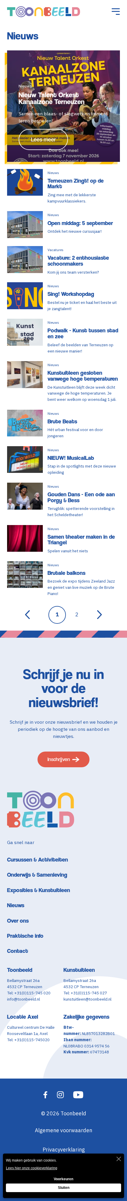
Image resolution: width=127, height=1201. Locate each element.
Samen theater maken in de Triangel (81, 539)
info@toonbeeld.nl (23, 999)
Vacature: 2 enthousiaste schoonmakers (78, 260)
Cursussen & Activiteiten (37, 859)
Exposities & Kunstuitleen (38, 890)
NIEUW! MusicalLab (71, 457)
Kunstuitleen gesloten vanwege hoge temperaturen (83, 375)
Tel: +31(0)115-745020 (28, 1039)
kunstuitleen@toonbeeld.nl (87, 999)
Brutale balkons (66, 573)
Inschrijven (59, 759)
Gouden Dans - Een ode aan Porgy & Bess (81, 497)
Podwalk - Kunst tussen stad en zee (83, 333)
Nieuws (15, 905)
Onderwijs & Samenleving (37, 874)
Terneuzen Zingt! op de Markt (76, 183)
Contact (17, 951)
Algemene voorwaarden (63, 1130)
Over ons (18, 920)
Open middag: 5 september (80, 223)
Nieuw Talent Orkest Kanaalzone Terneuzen (51, 98)
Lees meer (43, 139)
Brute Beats (62, 421)
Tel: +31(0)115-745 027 (85, 993)
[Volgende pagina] (99, 614)
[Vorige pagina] (27, 614)
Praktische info (25, 935)
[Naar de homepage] (43, 11)
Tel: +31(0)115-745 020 (29, 993)
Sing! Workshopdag (71, 294)
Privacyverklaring (64, 1149)
